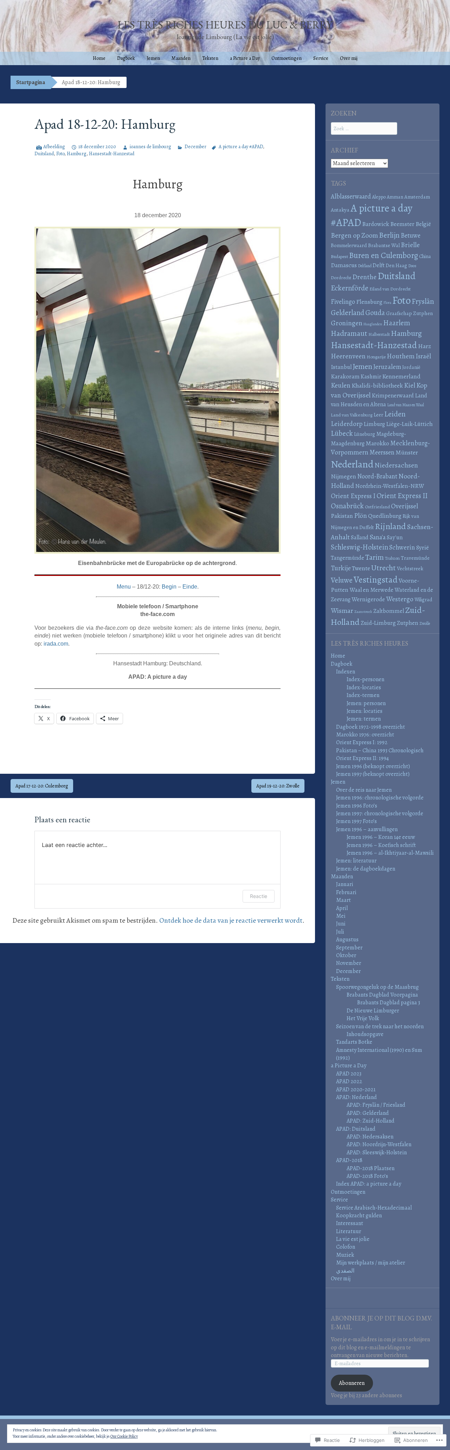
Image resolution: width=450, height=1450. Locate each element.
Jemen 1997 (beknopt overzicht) (373, 774)
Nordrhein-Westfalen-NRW (389, 486)
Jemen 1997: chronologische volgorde (379, 813)
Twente (361, 568)
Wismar (342, 610)
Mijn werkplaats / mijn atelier (370, 1263)
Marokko (377, 443)
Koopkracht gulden (359, 1215)
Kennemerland (401, 376)
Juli (340, 932)
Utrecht (383, 568)
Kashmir (371, 376)
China (425, 256)
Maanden (181, 58)
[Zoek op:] (364, 128)
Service (320, 58)
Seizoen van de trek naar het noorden (380, 1026)
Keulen (341, 385)
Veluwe (342, 580)
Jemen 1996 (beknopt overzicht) (373, 766)
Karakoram (345, 376)
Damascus (344, 265)
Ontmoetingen (286, 58)
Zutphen (407, 623)
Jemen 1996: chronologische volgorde (380, 798)
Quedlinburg (384, 515)
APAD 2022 (349, 1081)
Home (99, 58)
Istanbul (341, 367)
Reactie (258, 896)
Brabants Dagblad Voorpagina (382, 995)
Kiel (409, 385)
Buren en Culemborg (383, 255)
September (349, 948)
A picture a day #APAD (241, 146)
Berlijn (389, 235)
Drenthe (364, 277)
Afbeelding (54, 146)
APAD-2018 (349, 1160)
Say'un (395, 537)
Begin (169, 587)
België (423, 224)
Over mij (349, 58)
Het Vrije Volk (363, 1018)
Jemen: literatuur (356, 861)
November (348, 963)
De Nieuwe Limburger (373, 1011)
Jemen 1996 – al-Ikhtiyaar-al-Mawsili (390, 853)
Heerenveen (348, 356)
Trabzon (392, 558)
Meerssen (381, 452)
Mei (341, 916)
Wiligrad (423, 599)
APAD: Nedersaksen (370, 1137)
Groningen (346, 323)
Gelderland (347, 313)
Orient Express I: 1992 (361, 742)
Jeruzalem (387, 366)
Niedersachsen (396, 465)
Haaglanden (373, 324)
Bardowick (375, 224)
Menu (124, 587)
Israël (423, 356)
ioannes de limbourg (150, 146)
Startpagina (30, 82)
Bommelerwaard (349, 245)
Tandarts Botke (354, 1042)
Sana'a (377, 537)
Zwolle (424, 623)
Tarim (374, 557)
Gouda (375, 313)
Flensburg (369, 301)
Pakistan (342, 515)
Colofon (345, 1247)
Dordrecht (341, 278)
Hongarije (376, 357)
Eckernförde (349, 288)
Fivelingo (343, 301)
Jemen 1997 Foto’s (356, 821)
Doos (412, 266)
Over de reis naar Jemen (364, 790)
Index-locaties (364, 687)
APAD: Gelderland (368, 1113)
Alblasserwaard (351, 196)
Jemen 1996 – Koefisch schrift (381, 845)
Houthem (400, 356)
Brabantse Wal (384, 245)
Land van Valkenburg (352, 415)
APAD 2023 (348, 1074)
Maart (343, 900)
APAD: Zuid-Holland (370, 1121)
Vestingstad (376, 579)
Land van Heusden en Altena (379, 399)
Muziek (345, 1255)
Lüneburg (364, 434)
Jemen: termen (364, 719)
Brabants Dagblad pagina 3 (388, 1002)
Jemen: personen (366, 703)
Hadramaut (349, 333)
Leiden (395, 414)
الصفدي (345, 1271)
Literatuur (348, 1231)
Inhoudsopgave (365, 1034)
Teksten (210, 58)
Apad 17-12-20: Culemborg (41, 786)
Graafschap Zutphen (409, 313)
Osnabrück (347, 506)
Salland (359, 537)
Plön (360, 515)
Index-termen (363, 695)
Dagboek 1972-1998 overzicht (370, 727)
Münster (407, 452)
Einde (189, 587)
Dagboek (126, 58)
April (342, 908)
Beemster (402, 224)
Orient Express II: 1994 (362, 758)
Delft (379, 265)
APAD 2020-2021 (355, 1089)
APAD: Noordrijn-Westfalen (379, 1144)
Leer (378, 414)
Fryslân (423, 301)
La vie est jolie (352, 1239)
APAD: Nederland (356, 1097)
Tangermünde (347, 558)
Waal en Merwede (371, 590)
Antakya (340, 209)
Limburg (374, 424)
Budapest (339, 256)
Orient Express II (402, 496)
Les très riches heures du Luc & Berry (225, 25)
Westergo (399, 599)
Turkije (341, 568)
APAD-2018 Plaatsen (370, 1168)
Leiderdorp (346, 423)
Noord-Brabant (377, 476)
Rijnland (390, 526)
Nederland (352, 464)
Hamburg (76, 153)
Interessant (349, 1223)
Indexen (345, 672)
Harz (424, 346)
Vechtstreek (410, 568)
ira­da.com (56, 644)
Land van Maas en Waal (405, 405)
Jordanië (411, 367)
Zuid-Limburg (378, 623)
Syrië (422, 547)
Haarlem (396, 323)
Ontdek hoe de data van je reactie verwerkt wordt (230, 920)
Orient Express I (353, 495)
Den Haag (396, 265)
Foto (60, 153)
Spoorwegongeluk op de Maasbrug (377, 987)
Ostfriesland (377, 506)
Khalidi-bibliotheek (377, 385)
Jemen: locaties (364, 711)
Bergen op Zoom (354, 235)
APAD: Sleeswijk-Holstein (377, 1152)
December (195, 146)
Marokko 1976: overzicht (365, 735)
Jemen (153, 58)
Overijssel (404, 506)
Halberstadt (379, 334)
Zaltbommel (388, 611)
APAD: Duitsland (355, 1129)
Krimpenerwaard (393, 395)
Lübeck (342, 433)
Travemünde (415, 557)
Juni (341, 924)
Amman (395, 196)
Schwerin (402, 547)
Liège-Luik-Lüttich (409, 424)
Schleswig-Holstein (359, 547)
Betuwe (410, 235)
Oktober (346, 955)
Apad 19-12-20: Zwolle (278, 786)
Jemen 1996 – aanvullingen (367, 829)
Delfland (365, 266)
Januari (344, 884)
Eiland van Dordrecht (390, 289)
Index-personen (365, 679)
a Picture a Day (245, 58)
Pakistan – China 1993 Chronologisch (380, 750)
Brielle (410, 245)
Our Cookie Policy (124, 1436)
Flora (387, 302)
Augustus (347, 939)
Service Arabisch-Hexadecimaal (374, 1208)
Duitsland (44, 153)
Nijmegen (343, 476)
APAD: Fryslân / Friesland (376, 1105)
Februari (346, 892)
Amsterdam (417, 196)
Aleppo (379, 197)
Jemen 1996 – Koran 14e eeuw (381, 837)
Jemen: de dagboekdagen (365, 869)
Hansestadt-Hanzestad (111, 153)
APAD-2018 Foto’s (367, 1176)
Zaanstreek (363, 611)
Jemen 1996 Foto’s (356, 806)
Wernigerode (368, 599)
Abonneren (352, 1383)
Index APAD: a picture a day (368, 1184)
